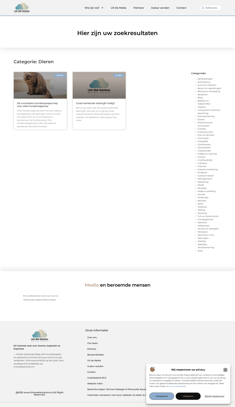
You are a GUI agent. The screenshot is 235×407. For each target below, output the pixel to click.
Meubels (202, 188)
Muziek (201, 194)
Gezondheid (204, 147)
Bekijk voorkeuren (214, 396)
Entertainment (205, 132)
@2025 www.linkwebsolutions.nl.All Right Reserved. (39, 393)
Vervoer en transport (208, 228)
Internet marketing (208, 169)
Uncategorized (205, 219)
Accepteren (162, 396)
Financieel (203, 138)
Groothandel (204, 150)
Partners (138, 7)
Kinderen (202, 172)
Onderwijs (203, 197)
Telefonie (202, 207)
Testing (201, 210)
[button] (225, 369)
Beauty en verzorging (209, 91)
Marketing (203, 182)
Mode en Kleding (206, 191)
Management (205, 178)
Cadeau (202, 107)
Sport (200, 203)
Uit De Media (118, 7)
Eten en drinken (206, 135)
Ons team (92, 343)
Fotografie (203, 141)
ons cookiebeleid (177, 386)
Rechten (202, 200)
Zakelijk (202, 241)
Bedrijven (203, 94)
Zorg (200, 250)
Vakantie (202, 222)
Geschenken (204, 144)
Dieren (201, 119)
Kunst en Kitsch (206, 175)
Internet (202, 166)
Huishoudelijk (205, 160)
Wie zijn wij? (92, 7)
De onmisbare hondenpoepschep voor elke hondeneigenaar (37, 105)
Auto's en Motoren (207, 85)
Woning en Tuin (206, 235)
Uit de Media (94, 360)
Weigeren (188, 396)
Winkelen (203, 232)
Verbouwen (204, 225)
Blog (200, 97)
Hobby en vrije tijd (207, 153)
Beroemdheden (95, 354)
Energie (202, 128)
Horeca (201, 157)
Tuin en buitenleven (208, 216)
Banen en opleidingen (209, 88)
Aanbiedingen (205, 78)
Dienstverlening (206, 116)
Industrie (202, 163)
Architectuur (204, 82)
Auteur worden (160, 7)
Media (201, 185)
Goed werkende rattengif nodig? (95, 103)
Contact (181, 7)
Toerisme (202, 213)
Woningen (203, 238)
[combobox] (210, 7)
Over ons (92, 337)
